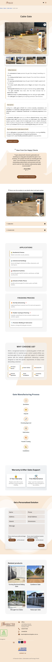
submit (41, 545)
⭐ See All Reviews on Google (26, 176)
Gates (5, 8)
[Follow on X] (22, 642)
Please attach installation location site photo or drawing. (35, 537)
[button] (44, 24)
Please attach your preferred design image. (17, 537)
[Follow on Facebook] (19, 642)
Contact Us (22, 653)
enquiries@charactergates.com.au (29, 634)
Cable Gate (9, 8)
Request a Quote (12, 141)
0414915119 (24, 631)
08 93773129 (24, 628)
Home (1, 8)
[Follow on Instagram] (25, 642)
